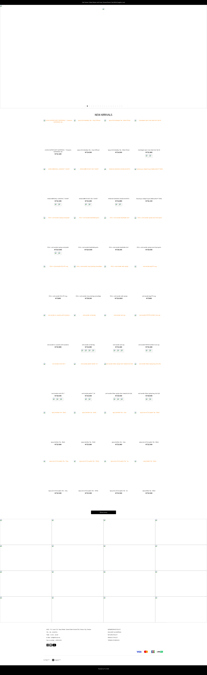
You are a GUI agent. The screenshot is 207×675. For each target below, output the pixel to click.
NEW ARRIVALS (76, 14)
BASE (134, 14)
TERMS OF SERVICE (113, 640)
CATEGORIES (88, 14)
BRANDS (99, 14)
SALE (128, 14)
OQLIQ (107, 14)
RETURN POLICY (113, 635)
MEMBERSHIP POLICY (114, 629)
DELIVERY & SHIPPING (114, 632)
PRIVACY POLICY (113, 637)
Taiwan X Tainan (118, 14)
